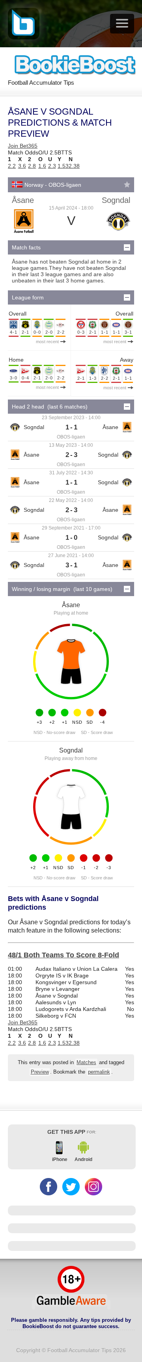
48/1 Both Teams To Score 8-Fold (63, 955)
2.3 (52, 166)
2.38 (74, 166)
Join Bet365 (22, 146)
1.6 (42, 166)
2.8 (32, 166)
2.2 (12, 166)
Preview (40, 1072)
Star (127, 184)
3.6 (22, 166)
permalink (99, 1072)
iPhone (59, 1159)
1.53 (63, 166)
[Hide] (127, 247)
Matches (86, 1062)
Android (83, 1159)
